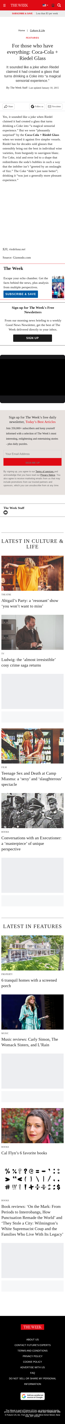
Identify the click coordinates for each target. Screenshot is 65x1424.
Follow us (39, 106)
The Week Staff (18, 87)
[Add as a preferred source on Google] (32, 1396)
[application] (32, 377)
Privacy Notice (47, 475)
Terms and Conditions (32, 1350)
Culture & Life (37, 30)
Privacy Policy (32, 1356)
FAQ (32, 1373)
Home (21, 30)
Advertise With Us (32, 1367)
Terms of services (45, 471)
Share (10, 106)
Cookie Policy (32, 1361)
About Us (32, 1339)
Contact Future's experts (33, 1345)
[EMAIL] (6, 512)
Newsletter (56, 106)
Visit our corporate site (49, 1412)
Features (32, 38)
